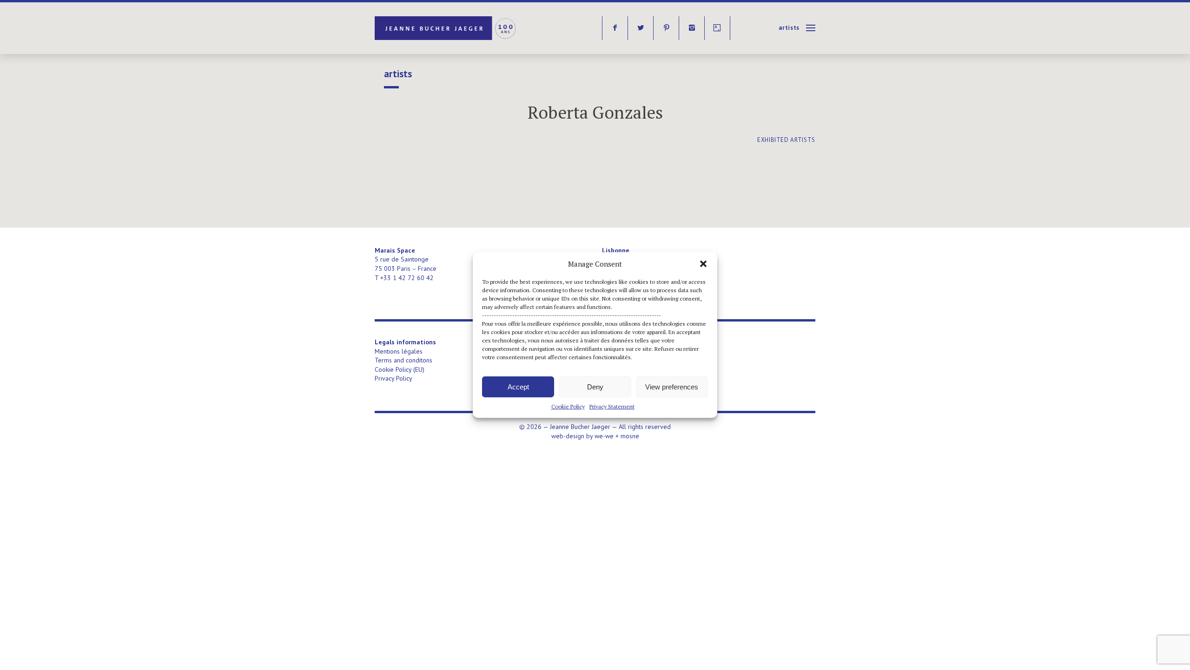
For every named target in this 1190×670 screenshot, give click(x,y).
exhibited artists (786, 140)
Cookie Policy (568, 406)
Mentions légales (399, 351)
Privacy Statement (612, 406)
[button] (703, 263)
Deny (595, 386)
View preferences (671, 386)
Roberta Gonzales (595, 112)
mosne (630, 436)
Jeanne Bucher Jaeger (446, 28)
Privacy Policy (393, 378)
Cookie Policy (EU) (399, 369)
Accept (518, 386)
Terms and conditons (403, 360)
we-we (604, 436)
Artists (789, 28)
